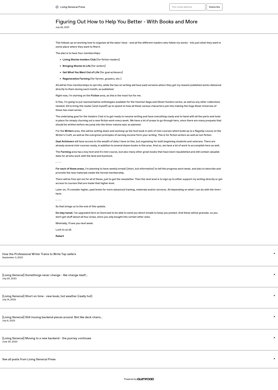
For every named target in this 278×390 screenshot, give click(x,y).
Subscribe (214, 7)
